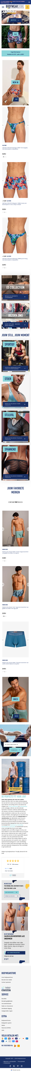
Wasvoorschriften (6, 1028)
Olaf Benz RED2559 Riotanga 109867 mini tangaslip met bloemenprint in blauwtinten (15, 148)
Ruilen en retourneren (7, 1006)
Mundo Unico (5, 549)
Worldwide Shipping (7, 1008)
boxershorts (13, 825)
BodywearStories (6, 1020)
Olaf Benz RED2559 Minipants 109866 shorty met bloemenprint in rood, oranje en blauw (14, 203)
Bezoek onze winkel (7, 979)
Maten (3, 1025)
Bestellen (4, 998)
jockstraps (12, 826)
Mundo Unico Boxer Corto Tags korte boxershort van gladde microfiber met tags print (15, 607)
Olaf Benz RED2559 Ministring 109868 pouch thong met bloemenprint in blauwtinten (14, 259)
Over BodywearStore (7, 977)
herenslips (20, 825)
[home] (15, 8)
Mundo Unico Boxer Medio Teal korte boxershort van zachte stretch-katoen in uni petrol (15, 663)
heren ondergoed (13, 806)
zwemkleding (23, 806)
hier (15, 40)
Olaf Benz (4, 145)
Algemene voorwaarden (9, 1061)
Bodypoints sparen (6, 1023)
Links (3, 1030)
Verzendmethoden (6, 1003)
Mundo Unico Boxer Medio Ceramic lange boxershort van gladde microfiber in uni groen (15, 552)
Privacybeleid (21, 1061)
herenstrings (5, 826)
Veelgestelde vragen (7, 1011)
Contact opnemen (6, 982)
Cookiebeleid (6, 1063)
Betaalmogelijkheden (7, 1001)
